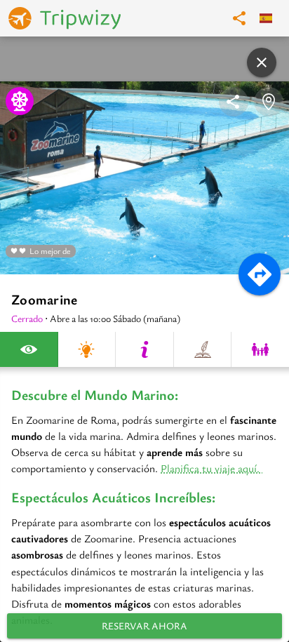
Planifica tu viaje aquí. (211, 468)
